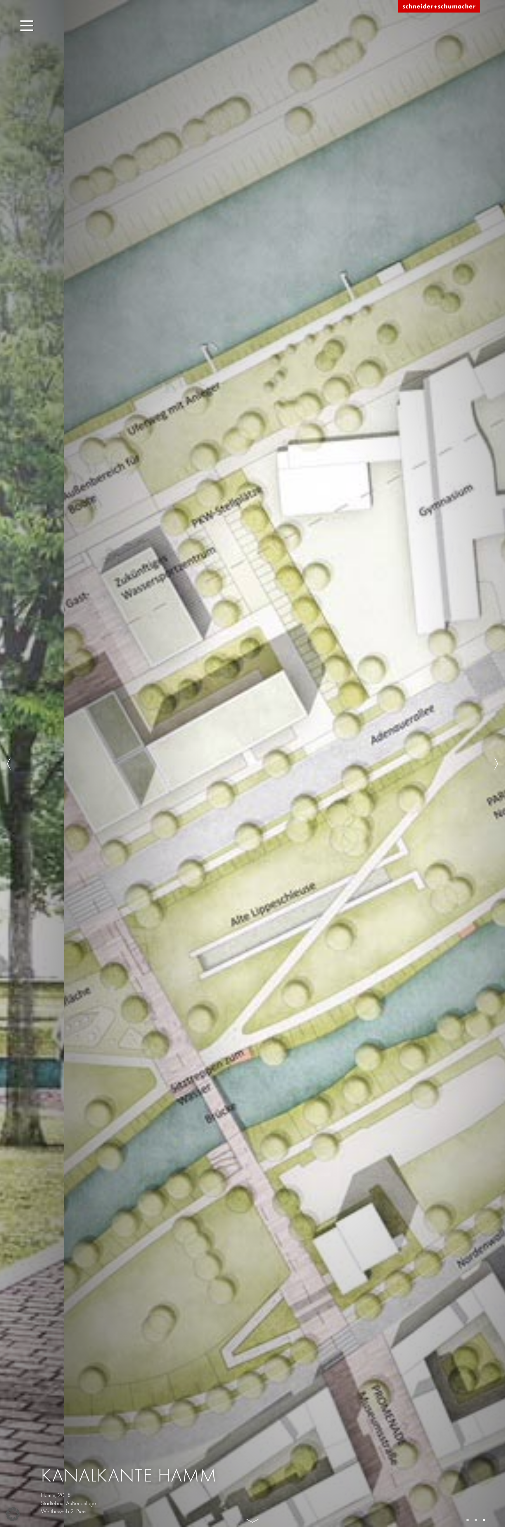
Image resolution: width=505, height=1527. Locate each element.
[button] (13, 1514)
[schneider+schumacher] (439, 6)
